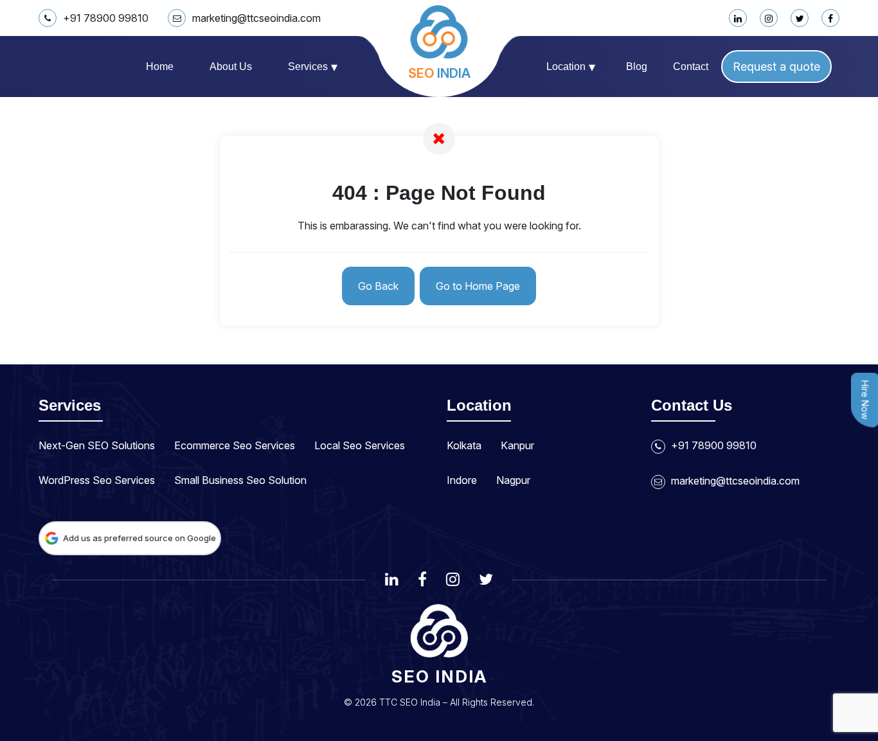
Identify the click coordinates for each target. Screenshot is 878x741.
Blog (636, 66)
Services (312, 67)
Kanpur (517, 445)
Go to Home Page (478, 286)
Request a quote (776, 66)
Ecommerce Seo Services (234, 445)
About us (231, 66)
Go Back (378, 286)
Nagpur (513, 480)
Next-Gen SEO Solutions (97, 445)
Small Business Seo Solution (240, 480)
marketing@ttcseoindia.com (256, 18)
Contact (690, 66)
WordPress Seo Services (97, 480)
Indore (462, 480)
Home (160, 66)
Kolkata (464, 445)
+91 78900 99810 (105, 18)
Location (570, 67)
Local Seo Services (359, 445)
